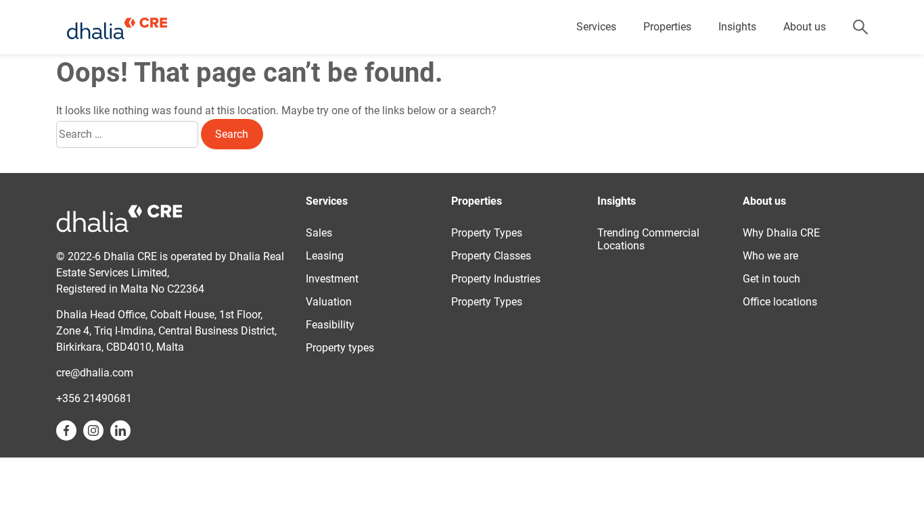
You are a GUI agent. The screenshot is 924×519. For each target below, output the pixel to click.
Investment (332, 278)
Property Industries (495, 278)
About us (804, 26)
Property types (340, 347)
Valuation (329, 301)
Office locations (780, 301)
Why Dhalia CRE (781, 232)
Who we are (770, 255)
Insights (737, 26)
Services (596, 26)
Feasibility (330, 324)
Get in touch (771, 278)
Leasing (325, 255)
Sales (319, 232)
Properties (667, 26)
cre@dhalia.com (94, 372)
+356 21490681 (94, 398)
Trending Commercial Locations (648, 239)
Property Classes (491, 255)
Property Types (486, 232)
